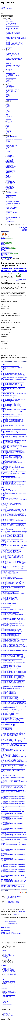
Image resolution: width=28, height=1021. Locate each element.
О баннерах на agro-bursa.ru (12, 54)
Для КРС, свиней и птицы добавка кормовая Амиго (13, 473)
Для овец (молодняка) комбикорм (8, 717)
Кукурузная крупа (10, 159)
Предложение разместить (9, 995)
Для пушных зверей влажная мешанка (9, 735)
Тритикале (8, 130)
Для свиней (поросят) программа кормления (11, 503)
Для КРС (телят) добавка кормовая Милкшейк (11, 445)
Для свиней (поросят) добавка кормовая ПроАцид (12, 524)
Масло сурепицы (10, 173)
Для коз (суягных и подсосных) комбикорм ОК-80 (12, 722)
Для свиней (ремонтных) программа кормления (12, 555)
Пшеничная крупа (10, 182)
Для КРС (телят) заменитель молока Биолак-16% (12, 373)
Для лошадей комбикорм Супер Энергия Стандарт (12, 790)
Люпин (8, 111)
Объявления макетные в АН (16, 38)
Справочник (9, 63)
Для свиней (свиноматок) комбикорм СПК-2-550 (12, 573)
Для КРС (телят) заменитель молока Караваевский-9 (13, 375)
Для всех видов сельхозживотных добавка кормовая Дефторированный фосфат (13, 857)
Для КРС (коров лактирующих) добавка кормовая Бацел (14, 436)
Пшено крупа (9, 183)
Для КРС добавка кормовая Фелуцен (9, 464)
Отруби (8, 180)
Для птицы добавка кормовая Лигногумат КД (11, 633)
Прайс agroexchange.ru (11, 204)
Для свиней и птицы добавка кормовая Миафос (12, 584)
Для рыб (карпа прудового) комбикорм (9, 755)
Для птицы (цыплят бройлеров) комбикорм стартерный (13, 671)
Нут (7, 114)
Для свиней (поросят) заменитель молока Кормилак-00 (13, 509)
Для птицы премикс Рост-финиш (8, 615)
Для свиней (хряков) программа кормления (11, 558)
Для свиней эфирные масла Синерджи (9, 599)
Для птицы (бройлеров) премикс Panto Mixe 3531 (12, 618)
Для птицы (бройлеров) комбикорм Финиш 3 (11, 682)
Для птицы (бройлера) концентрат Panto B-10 (11, 659)
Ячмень (8, 133)
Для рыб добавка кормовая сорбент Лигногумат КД (13, 738)
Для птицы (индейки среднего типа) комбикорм (12, 694)
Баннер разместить (7, 996)
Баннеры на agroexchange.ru (9, 992)
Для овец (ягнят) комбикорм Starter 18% (10, 713)
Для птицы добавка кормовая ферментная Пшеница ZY (13, 642)
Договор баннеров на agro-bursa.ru (14, 66)
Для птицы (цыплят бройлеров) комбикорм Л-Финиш (13, 678)
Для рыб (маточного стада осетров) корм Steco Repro (13, 769)
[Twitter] (23, 892)
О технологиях (9, 79)
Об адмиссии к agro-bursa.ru (12, 53)
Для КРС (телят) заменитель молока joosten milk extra (13, 387)
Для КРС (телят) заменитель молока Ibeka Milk (11, 385)
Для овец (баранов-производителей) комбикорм (12, 720)
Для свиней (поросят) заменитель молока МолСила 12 (13, 510)
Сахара (7, 140)
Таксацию (10, 214)
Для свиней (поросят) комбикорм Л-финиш (11, 551)
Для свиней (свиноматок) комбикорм (9, 572)
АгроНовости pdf (12, 28)
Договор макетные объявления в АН (14, 44)
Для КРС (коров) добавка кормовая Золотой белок (12, 451)
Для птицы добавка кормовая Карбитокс (10, 630)
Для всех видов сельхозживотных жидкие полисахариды (14, 880)
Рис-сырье (8, 122)
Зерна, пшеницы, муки (11, 136)
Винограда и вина (10, 146)
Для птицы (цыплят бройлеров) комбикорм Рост (12, 677)
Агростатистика (9, 197)
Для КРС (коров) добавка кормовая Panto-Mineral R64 (13, 458)
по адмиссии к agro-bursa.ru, (10, 921)
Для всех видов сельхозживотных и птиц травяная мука (14, 837)
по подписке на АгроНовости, (11, 923)
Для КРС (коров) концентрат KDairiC (9, 483)
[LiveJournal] (26, 892)
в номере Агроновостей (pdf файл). (12, 924)
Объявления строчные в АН (16, 37)
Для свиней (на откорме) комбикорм (9, 597)
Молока (8, 141)
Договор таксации (10, 221)
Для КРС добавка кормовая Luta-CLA (9, 469)
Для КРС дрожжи (5, 492)
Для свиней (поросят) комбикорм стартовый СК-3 (12, 547)
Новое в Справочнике (11, 195)
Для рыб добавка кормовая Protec (8, 739)
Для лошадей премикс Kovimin (8, 775)
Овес (7, 115)
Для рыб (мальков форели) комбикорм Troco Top (12, 741)
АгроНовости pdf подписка (14, 29)
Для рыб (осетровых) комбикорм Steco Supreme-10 (12, 764)
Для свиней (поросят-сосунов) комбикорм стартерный (13, 532)
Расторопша (9, 121)
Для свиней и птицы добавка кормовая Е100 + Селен (13, 586)
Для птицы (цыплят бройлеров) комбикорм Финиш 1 (13, 680)
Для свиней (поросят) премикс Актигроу (10, 519)
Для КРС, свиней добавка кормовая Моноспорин (12, 456)
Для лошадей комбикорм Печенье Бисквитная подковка (13, 785)
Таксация (5, 1001)
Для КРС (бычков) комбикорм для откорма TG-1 (12, 414)
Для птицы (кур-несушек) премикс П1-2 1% (11, 613)
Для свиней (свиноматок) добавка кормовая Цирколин (13, 562)
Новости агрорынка (10, 73)
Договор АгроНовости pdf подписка (14, 42)
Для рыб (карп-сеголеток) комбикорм (9, 754)
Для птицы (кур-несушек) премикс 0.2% (10, 612)
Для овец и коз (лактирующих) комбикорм (10, 719)
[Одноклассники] (25, 892)
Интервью (8, 81)
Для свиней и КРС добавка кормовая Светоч (11, 589)
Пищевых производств (11, 148)
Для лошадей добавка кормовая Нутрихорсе (11, 780)
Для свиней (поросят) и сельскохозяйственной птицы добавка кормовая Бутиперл (13, 528)
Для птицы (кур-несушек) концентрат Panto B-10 (12, 655)
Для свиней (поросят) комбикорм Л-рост (10, 552)
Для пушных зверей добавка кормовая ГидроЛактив (13, 733)
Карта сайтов (9, 47)
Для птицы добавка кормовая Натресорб (10, 636)
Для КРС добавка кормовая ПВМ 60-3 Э (10, 460)
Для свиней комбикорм (6, 594)
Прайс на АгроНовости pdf (12, 26)
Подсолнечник (9, 116)
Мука (7, 175)
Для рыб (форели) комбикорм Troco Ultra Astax (11, 744)
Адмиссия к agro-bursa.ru (6, 8)
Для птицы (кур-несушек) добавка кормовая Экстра (13, 641)
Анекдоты (8, 83)
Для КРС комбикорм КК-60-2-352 (8, 490)
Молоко (8, 112)
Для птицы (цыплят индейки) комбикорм (10, 688)
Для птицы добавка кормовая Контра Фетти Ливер (12, 631)
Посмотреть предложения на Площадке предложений (14, 269)
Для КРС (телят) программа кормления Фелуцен (12, 364)
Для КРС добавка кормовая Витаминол (10, 442)
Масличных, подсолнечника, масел (14, 139)
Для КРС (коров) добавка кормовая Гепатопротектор (13, 448)
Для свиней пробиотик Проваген (8, 603)
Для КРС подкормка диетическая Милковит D (11, 477)
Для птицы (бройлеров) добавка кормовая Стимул (12, 645)
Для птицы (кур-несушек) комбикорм (9, 696)
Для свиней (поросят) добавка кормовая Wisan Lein (12, 525)
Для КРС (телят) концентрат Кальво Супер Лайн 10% (13, 399)
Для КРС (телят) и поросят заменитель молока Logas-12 (13, 393)
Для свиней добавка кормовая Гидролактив (11, 583)
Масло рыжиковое (10, 170)
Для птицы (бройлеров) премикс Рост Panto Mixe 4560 (13, 619)
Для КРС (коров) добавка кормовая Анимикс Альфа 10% (14, 432)
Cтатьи (7, 80)
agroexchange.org (4, 998)
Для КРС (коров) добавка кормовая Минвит (11, 455)
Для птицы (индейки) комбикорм (8, 691)
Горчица (8, 105)
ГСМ (7, 189)
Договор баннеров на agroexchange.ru (14, 219)
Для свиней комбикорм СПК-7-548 (9, 596)
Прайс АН (5, 956)
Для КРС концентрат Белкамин (14, 896)
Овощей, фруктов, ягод (11, 145)
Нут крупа (8, 177)
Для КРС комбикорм (5, 489)
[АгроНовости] (4, 7)
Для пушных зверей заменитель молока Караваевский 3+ (14, 731)
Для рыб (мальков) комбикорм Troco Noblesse (11, 740)
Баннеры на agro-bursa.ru (14, 59)
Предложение (12, 207)
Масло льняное (9, 165)
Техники (8, 151)
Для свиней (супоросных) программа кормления (12, 578)
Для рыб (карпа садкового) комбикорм (9, 753)
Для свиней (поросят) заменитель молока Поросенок (13, 511)
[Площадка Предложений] (5, 237)
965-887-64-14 (6, 1013)
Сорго (7, 127)
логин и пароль (21, 911)
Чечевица (8, 131)
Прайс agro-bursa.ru (10, 55)
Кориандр (8, 107)
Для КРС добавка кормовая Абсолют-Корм (10, 431)
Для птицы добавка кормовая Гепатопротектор (11, 629)
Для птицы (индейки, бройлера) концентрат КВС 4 (12, 656)
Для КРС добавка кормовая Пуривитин (10, 461)
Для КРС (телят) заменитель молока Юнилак (11, 383)
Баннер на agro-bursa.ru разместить (11, 986)
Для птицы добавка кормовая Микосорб (10, 635)
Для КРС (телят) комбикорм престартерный (11, 403)
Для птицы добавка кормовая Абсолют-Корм (11, 621)
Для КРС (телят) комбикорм (7, 401)
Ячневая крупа (9, 188)
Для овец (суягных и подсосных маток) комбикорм (12, 718)
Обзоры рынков (9, 85)
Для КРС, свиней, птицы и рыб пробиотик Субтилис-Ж (14, 844)
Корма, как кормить (10, 76)
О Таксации (9, 211)
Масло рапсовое (10, 167)
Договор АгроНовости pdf (12, 40)
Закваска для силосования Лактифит (9, 885)
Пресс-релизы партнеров (12, 61)
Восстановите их (15, 914)
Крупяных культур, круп (11, 137)
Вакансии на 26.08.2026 (8, 1015)
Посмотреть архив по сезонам (7, 932)
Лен (7, 110)
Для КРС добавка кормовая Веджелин (9, 441)
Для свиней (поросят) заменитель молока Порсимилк (13, 513)
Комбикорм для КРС (11, 897)
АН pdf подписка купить (9, 959)
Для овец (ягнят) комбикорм (7, 714)
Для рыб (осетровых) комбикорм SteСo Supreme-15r (12, 760)
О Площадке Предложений (12, 201)
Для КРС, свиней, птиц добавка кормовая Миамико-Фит (14, 809)
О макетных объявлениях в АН (13, 33)
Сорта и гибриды (10, 74)
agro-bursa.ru (3, 977)
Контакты (8, 48)
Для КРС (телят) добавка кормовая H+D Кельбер (12, 396)
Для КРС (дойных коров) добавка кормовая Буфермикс (13, 440)
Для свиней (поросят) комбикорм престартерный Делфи (14, 541)
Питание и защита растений (12, 75)
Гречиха (8, 106)
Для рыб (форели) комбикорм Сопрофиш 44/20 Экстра (13, 745)
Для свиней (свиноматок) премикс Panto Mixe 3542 (12, 563)
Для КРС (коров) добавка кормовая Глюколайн (11, 450)
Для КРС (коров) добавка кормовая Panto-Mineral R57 (13, 457)
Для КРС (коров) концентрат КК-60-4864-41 (11, 482)
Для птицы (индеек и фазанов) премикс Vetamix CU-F (13, 614)
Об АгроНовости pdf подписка (13, 24)
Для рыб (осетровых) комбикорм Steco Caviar (11, 759)
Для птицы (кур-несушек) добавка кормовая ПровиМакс (14, 639)
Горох (7, 104)
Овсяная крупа (9, 178)
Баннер (10, 208)
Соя (7, 128)
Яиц (7, 143)
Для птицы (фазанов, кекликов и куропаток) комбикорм (14, 706)
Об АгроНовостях (10, 19)
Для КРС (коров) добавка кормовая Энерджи (11, 466)
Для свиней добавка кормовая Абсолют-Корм (11, 581)
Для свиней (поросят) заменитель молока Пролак (12, 514)
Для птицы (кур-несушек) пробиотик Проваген (12, 710)
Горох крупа (9, 155)
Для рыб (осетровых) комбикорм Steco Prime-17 (11, 767)
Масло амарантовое (10, 161)
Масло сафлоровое (10, 171)
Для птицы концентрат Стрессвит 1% (9, 660)
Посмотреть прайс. (5, 927)
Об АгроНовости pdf (11, 23)
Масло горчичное (10, 162)
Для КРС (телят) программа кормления (10, 366)
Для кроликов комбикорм (6, 727)
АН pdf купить (6, 957)
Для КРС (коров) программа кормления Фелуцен (12, 418)
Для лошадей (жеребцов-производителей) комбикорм (13, 793)
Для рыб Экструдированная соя (8, 772)
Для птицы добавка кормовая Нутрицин (10, 638)
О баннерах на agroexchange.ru (13, 203)
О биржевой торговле (11, 78)
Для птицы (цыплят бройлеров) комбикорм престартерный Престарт (11, 669)
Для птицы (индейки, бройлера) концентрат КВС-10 (13, 657)
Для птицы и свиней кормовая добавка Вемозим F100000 (14, 650)
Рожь (7, 124)
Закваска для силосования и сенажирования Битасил (13, 886)
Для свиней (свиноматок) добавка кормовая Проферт (13, 561)
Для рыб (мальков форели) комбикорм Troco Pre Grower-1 (14, 743)
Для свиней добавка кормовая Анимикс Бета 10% (12, 582)
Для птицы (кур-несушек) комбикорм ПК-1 (11, 698)
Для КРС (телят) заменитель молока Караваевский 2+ (13, 374)
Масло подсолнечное (11, 166)
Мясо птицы (9, 176)
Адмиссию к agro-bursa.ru (14, 58)
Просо (7, 117)
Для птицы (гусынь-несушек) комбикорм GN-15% (12, 702)
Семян (7, 147)
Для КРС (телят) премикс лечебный (9, 395)
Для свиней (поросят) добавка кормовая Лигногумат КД (14, 523)
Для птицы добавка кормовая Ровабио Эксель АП (12, 644)
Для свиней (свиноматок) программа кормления (12, 556)
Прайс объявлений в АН (11, 34)
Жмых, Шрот (9, 157)
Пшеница (8, 119)
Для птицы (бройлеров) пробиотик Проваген (11, 709)
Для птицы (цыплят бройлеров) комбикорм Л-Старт (13, 676)
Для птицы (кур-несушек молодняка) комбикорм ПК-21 (13, 699)
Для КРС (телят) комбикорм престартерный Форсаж (13, 411)
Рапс (7, 120)
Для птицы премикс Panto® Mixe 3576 (9, 617)
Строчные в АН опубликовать (10, 973)
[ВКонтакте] (22, 892)
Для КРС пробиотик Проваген (8, 476)
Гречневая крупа (10, 156)
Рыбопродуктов (9, 150)
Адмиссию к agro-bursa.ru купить (11, 984)
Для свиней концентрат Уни (7, 592)
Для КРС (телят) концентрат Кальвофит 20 (10, 400)
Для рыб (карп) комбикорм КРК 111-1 (9, 749)
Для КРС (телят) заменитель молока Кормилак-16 (12, 382)
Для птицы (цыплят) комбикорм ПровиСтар (11, 665)
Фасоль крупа (9, 186)
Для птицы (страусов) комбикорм (8, 707)
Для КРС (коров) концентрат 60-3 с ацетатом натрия (13, 479)
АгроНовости (3, 950)
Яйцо (7, 132)
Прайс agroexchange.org (11, 212)
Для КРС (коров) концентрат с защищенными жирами (13, 481)
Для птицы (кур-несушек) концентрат (9, 652)
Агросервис (23, 227)
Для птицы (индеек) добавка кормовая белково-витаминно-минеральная (12, 624)
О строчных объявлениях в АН (13, 32)
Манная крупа (9, 160)
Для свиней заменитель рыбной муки (9, 600)
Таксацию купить (7, 1004)
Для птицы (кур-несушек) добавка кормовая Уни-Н (12, 640)
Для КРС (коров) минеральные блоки (9, 498)
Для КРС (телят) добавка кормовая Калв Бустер (12, 443)
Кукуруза (8, 109)
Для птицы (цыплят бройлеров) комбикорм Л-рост (12, 675)
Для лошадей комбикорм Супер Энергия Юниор (12, 786)
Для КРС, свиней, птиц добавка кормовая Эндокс (12, 811)
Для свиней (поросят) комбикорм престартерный (12, 534)
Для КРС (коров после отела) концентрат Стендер (12, 484)
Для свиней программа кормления (8, 577)
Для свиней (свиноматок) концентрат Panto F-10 (12, 568)
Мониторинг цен (7, 952)
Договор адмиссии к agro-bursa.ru (13, 65)
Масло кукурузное (10, 163)
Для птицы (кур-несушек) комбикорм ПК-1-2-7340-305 (13, 701)
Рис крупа (8, 184)
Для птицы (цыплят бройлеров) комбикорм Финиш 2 (13, 681)
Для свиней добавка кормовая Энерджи (10, 526)
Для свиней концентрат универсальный (10, 591)
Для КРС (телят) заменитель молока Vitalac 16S (11, 384)
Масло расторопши (10, 168)
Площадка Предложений (12, 200)
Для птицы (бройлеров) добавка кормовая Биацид (12, 625)
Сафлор (8, 126)
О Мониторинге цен (10, 21)
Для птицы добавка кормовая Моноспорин (10, 634)
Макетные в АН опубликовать (10, 974)
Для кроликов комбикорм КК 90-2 (8, 725)
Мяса (7, 142)
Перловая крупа (10, 181)
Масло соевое (9, 172)
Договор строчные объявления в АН (14, 43)
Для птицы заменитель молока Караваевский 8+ (12, 609)
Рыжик (7, 125)
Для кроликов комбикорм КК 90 (8, 724)
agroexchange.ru (4, 988)
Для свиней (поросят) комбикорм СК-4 (10, 550)
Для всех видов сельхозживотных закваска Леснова (13, 884)
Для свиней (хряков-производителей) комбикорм (12, 575)
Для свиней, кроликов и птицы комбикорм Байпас (12, 593)
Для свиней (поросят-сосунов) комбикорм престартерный (14, 531)
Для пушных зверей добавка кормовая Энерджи (12, 734)
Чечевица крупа (10, 187)
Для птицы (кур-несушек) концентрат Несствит (12, 654)
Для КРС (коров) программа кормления (10, 416)
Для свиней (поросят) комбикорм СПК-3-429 (11, 549)
